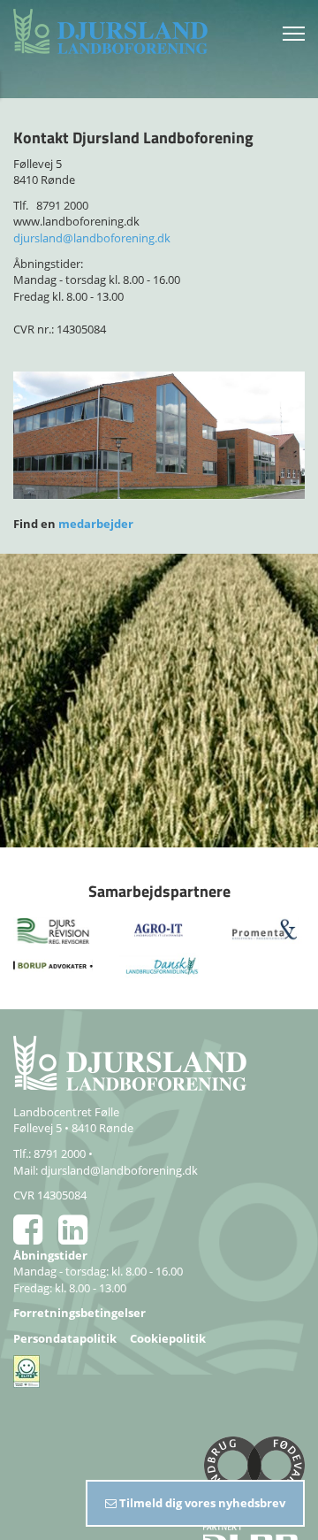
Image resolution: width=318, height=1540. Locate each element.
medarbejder (95, 524)
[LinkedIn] (79, 1237)
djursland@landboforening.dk (91, 238)
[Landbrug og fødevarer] (159, 1472)
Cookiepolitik (168, 1338)
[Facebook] (35, 1237)
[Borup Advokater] (53, 964)
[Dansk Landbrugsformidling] (159, 964)
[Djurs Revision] (53, 929)
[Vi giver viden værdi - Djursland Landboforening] (119, 31)
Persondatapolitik (65, 1338)
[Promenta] (265, 929)
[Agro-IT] (159, 929)
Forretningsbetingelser (79, 1313)
